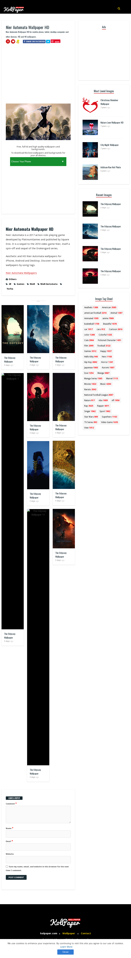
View (89, 428)
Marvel (112, 378)
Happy (106, 351)
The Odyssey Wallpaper (9, 359)
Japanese (91, 367)
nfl (115, 400)
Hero (107, 356)
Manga (103, 373)
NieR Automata (48, 284)
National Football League (98, 395)
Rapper (103, 406)
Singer (90, 411)
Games (20, 284)
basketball (91, 324)
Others (13, 279)
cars (101, 329)
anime (108, 318)
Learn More (66, 946)
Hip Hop (90, 362)
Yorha (10, 289)
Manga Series (93, 378)
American (109, 307)
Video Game (109, 422)
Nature (89, 400)
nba (103, 400)
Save (57, 42)
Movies (90, 384)
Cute (89, 340)
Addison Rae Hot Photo (110, 167)
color (89, 335)
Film (88, 346)
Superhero (109, 417)
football (104, 346)
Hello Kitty (91, 356)
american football (95, 313)
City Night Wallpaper (109, 145)
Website (10, 854)
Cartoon (115, 329)
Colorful (105, 335)
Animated (91, 318)
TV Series (90, 422)
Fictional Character (109, 340)
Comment (11, 803)
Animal (116, 313)
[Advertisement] (38, 75)
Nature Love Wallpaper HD (111, 122)
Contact (86, 933)
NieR (32, 284)
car (88, 329)
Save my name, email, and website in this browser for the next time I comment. (37, 869)
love (88, 373)
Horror (107, 362)
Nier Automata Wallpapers (21, 273)
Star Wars (91, 417)
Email (9, 841)
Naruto (90, 389)
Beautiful (110, 324)
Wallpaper (68, 933)
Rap (88, 406)
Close (65, 951)
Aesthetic (91, 307)
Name (9, 828)
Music (105, 384)
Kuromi (108, 367)
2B (10, 284)
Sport (105, 411)
